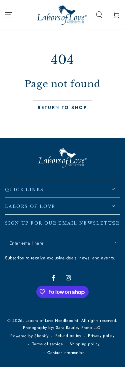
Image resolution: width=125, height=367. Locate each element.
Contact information (65, 353)
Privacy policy (101, 336)
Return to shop (62, 107)
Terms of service (47, 344)
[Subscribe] (116, 243)
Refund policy (68, 336)
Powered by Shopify (29, 336)
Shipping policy (85, 344)
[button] (99, 14)
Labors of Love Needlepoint (52, 321)
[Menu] (8, 14)
